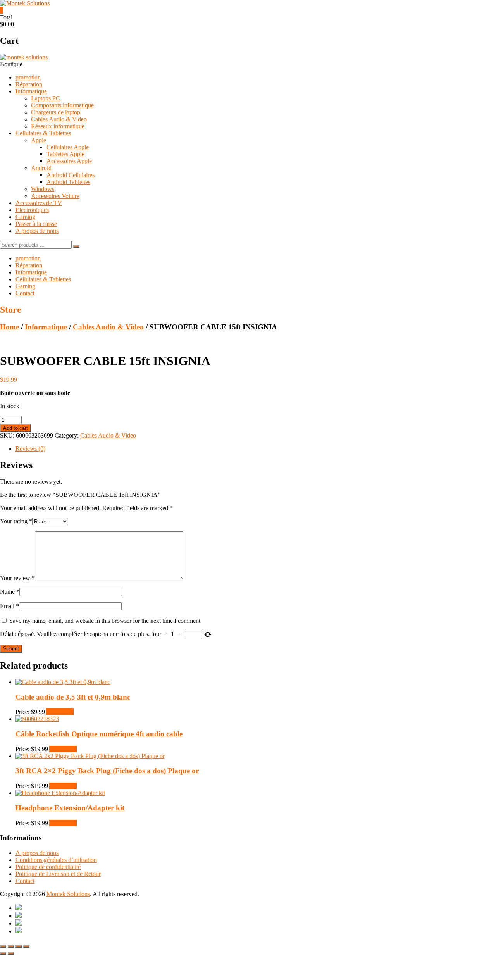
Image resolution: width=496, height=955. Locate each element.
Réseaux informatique (57, 126)
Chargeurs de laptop (55, 112)
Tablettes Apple (65, 154)
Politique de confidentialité (48, 867)
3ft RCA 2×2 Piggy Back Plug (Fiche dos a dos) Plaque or (107, 771)
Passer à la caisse (36, 224)
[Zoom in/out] (3, 946)
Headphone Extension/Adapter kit (70, 808)
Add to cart (15, 428)
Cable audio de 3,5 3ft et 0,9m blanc (73, 697)
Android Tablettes (68, 182)
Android (41, 168)
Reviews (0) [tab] (30, 448)
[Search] (76, 246)
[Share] (19, 946)
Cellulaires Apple (67, 147)
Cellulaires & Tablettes (43, 133)
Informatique (31, 91)
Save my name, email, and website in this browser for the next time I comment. (105, 620)
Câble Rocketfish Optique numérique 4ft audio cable (99, 734)
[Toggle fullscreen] (11, 946)
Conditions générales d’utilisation (56, 860)
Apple (38, 140)
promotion (28, 77)
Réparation (29, 84)
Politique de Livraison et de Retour (58, 874)
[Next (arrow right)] (11, 953)
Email (9, 606)
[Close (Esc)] (26, 946)
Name (9, 591)
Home (9, 327)
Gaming (25, 217)
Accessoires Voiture (55, 196)
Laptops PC (45, 98)
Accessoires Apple (69, 161)
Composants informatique (62, 105)
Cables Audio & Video (59, 119)
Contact (25, 293)
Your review (17, 578)
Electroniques (32, 210)
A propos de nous (37, 231)
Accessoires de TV (39, 203)
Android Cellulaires (70, 175)
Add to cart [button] (60, 711)
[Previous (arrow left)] (3, 953)
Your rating (16, 521)
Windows (42, 189)
